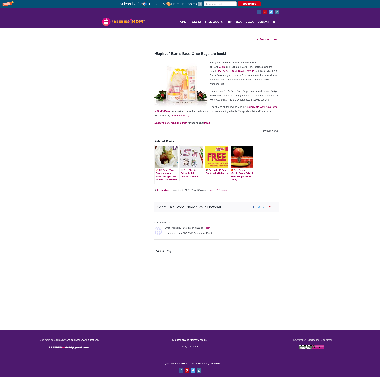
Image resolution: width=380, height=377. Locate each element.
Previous (264, 39)
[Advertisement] (123, 55)
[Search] (274, 22)
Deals (221, 67)
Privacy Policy (298, 340)
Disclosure (313, 340)
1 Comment (222, 190)
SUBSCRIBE (249, 4)
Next (274, 39)
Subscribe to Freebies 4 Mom (170, 123)
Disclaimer (326, 340)
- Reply (206, 228)
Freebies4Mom (163, 190)
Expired (212, 190)
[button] (190, 4)
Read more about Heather (52, 340)
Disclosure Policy (180, 115)
